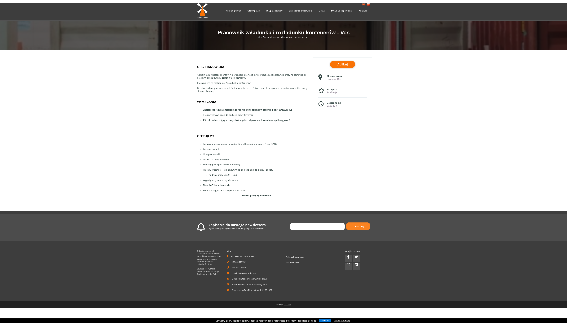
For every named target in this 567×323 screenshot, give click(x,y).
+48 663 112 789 (239, 262)
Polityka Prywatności (295, 257)
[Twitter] (356, 258)
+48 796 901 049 (239, 267)
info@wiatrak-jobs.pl (247, 273)
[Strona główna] (259, 37)
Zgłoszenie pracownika (300, 11)
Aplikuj (342, 64)
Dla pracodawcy (274, 11)
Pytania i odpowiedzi (341, 11)
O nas (322, 11)
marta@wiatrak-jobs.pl (257, 284)
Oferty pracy (253, 11)
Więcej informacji (342, 320)
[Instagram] (348, 266)
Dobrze (325, 321)
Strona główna (233, 11)
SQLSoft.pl (287, 304)
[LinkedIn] (356, 266)
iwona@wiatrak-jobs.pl (257, 278)
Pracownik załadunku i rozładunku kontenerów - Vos (286, 37)
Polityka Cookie (292, 262)
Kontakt (363, 11)
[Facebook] (348, 258)
